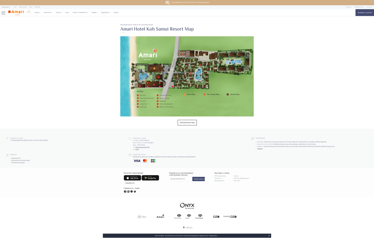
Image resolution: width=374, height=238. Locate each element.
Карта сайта (237, 180)
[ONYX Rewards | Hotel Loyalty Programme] (187, 205)
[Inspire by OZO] (230, 216)
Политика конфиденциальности (241, 178)
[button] (6, 7)
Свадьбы (93, 12)
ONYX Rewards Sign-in (359, 7)
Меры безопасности (219, 180)
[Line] (131, 191)
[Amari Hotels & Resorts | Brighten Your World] (160, 216)
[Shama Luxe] (177, 216)
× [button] (269, 235)
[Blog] (134, 191)
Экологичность (218, 178)
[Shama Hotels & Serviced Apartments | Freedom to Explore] (188, 216)
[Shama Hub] (199, 216)
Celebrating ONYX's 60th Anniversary (190, 2)
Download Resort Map (187, 122)
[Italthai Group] (188, 228)
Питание (58, 12)
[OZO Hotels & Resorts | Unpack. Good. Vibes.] (216, 216)
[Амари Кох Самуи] (16, 12)
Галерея (36, 12)
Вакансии (236, 176)
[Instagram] (128, 191)
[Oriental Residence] (142, 216)
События (116, 12)
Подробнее (260, 148)
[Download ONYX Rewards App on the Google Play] (150, 178)
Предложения (105, 12)
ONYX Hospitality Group (220, 176)
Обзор (28, 12)
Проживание (47, 12)
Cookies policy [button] (213, 235)
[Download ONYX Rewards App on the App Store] (132, 178)
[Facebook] (125, 191)
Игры (66, 12)
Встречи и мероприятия (80, 12)
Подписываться (199, 179)
